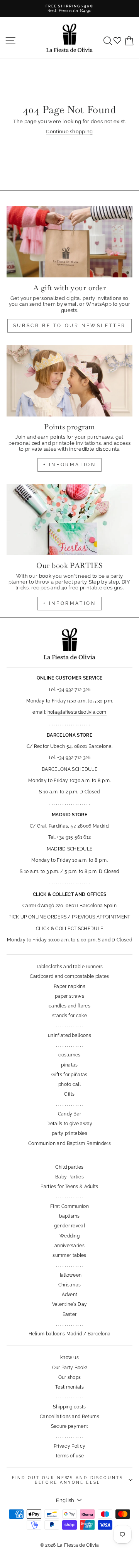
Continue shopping (69, 131)
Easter (70, 1314)
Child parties (69, 1167)
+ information (69, 464)
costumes (69, 1055)
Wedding (69, 1236)
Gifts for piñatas (69, 1074)
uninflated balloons (69, 1035)
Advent (70, 1294)
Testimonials (69, 1387)
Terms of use (69, 1456)
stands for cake (69, 1015)
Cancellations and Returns (69, 1416)
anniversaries (69, 1245)
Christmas (69, 1285)
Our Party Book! (69, 1367)
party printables (69, 1133)
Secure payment (69, 1426)
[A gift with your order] (69, 241)
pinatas (69, 1065)
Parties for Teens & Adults (69, 1186)
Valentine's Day (69, 1304)
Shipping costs (69, 1407)
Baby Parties (69, 1177)
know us (69, 1357)
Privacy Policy (70, 1446)
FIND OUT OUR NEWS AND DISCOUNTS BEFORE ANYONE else (68, 1480)
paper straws (69, 996)
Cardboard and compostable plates (69, 976)
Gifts (69, 1094)
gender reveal (69, 1226)
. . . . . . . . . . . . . (69, 1025)
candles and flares (69, 1006)
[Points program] (69, 380)
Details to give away (69, 1123)
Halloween (70, 1275)
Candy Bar (69, 1114)
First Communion (69, 1206)
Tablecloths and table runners (69, 966)
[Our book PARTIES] (69, 519)
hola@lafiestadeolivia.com (77, 712)
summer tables (69, 1255)
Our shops (69, 1377)
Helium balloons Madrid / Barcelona (70, 1334)
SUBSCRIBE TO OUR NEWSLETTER (69, 325)
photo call (69, 1084)
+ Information (69, 603)
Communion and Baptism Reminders (69, 1143)
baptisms (69, 1216)
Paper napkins (69, 986)
